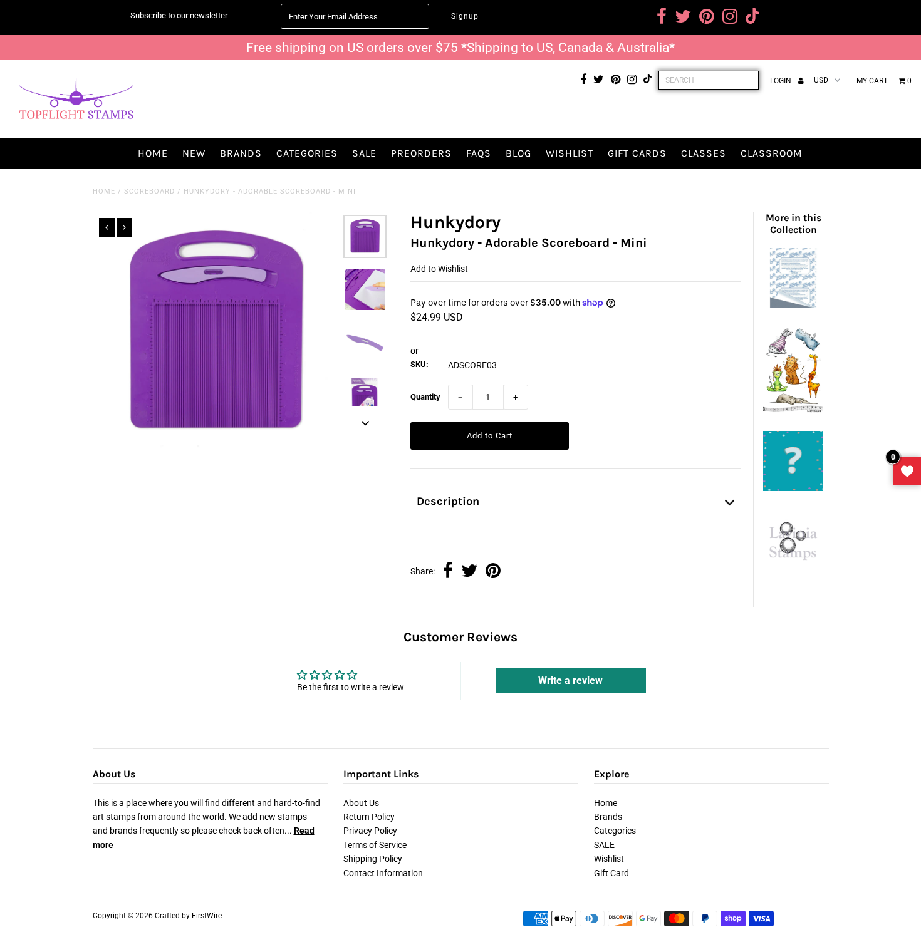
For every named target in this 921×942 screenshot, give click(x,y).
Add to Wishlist (439, 269)
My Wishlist (907, 471)
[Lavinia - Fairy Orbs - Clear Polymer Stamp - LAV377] (793, 565)
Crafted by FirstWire (188, 915)
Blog (518, 153)
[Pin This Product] (493, 572)
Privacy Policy (370, 831)
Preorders (421, 153)
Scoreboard (149, 191)
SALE (364, 153)
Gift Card (611, 873)
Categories (307, 153)
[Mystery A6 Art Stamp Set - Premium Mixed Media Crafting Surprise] (793, 488)
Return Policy (369, 817)
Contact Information (383, 873)
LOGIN (781, 80)
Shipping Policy (372, 859)
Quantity (425, 396)
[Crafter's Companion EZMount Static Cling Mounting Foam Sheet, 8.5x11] (793, 305)
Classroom (772, 153)
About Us (361, 803)
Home (153, 153)
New (194, 153)
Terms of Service (375, 845)
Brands (241, 153)
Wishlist (569, 153)
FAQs (478, 153)
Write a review (570, 680)
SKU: (419, 364)
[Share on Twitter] (469, 572)
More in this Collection (793, 224)
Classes (703, 153)
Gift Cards (637, 153)
